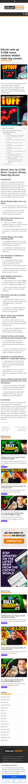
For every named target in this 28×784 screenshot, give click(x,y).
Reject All (20, 781)
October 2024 (4, 702)
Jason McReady (16, 62)
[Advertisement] (14, 31)
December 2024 (5, 697)
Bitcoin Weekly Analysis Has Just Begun (15, 135)
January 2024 (4, 726)
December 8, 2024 (6, 455)
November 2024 (5, 699)
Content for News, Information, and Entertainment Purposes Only (15, 154)
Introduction (8, 134)
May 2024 (3, 716)
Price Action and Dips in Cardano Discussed (14, 149)
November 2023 (5, 732)
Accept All (14, 777)
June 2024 (3, 713)
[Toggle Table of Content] (24, 128)
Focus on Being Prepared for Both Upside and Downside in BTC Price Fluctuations (15, 161)
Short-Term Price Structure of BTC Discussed (14, 137)
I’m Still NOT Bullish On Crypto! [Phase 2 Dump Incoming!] (21, 428)
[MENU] (26, 14)
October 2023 (4, 734)
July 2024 (3, 710)
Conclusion (7, 164)
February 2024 (5, 724)
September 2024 (5, 705)
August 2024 (4, 707)
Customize (7, 781)
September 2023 (5, 737)
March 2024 (4, 721)
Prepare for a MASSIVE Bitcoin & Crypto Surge (6, 428)
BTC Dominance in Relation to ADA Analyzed (14, 143)
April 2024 (3, 718)
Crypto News (5, 422)
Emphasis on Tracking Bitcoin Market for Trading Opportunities (16, 157)
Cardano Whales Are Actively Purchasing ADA (16, 140)
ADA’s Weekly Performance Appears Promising (15, 146)
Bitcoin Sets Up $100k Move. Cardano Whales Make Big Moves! (12, 131)
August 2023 (4, 740)
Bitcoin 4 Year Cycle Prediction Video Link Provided (16, 152)
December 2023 (5, 729)
